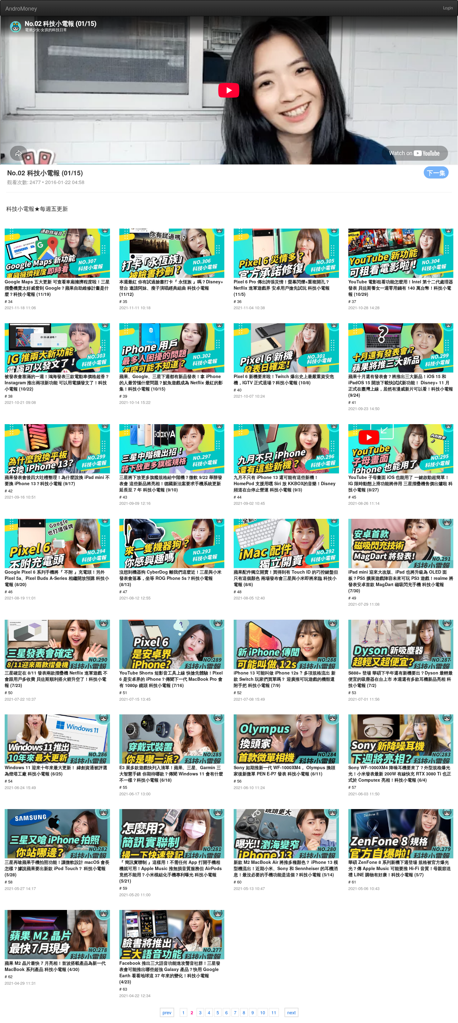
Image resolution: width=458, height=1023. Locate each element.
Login (448, 8)
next (291, 1012)
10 (262, 1012)
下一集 (436, 172)
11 (273, 1012)
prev (167, 1012)
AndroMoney (21, 8)
